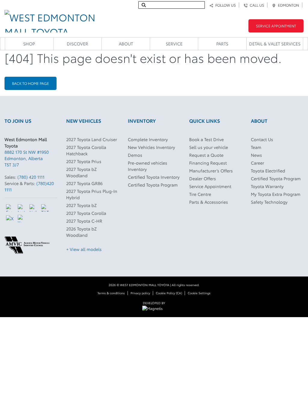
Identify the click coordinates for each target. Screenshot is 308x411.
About (126, 44)
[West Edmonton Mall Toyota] (51, 19)
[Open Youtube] (21, 218)
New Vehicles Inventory (151, 147)
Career (257, 163)
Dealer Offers (202, 178)
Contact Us (262, 139)
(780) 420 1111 (31, 177)
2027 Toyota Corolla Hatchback (86, 150)
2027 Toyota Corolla (86, 213)
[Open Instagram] (21, 208)
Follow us (225, 5)
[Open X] (10, 218)
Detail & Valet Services (274, 44)
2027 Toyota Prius (83, 161)
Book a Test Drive (206, 139)
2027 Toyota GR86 (84, 183)
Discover (77, 44)
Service (174, 44)
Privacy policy (140, 293)
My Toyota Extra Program (275, 194)
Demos (135, 155)
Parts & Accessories (208, 202)
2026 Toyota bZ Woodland (81, 232)
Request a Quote (206, 155)
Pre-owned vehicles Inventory (147, 166)
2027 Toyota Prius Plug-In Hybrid (91, 194)
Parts (222, 44)
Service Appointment (276, 25)
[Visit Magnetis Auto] (154, 307)
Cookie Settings (199, 293)
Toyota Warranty (267, 186)
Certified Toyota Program (153, 185)
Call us (256, 5)
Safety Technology (269, 202)
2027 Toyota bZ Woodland (81, 172)
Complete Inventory (148, 139)
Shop (29, 44)
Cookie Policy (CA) (169, 293)
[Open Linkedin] (33, 208)
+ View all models (84, 249)
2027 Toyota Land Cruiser (91, 139)
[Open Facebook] (10, 208)
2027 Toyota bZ (81, 205)
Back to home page (30, 83)
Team (256, 147)
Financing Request (208, 163)
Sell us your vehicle (208, 147)
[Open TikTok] (45, 208)
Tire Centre (200, 194)
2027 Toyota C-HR (84, 221)
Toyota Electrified (268, 171)
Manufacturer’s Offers (211, 171)
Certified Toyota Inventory (154, 177)
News (256, 155)
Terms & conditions (111, 293)
